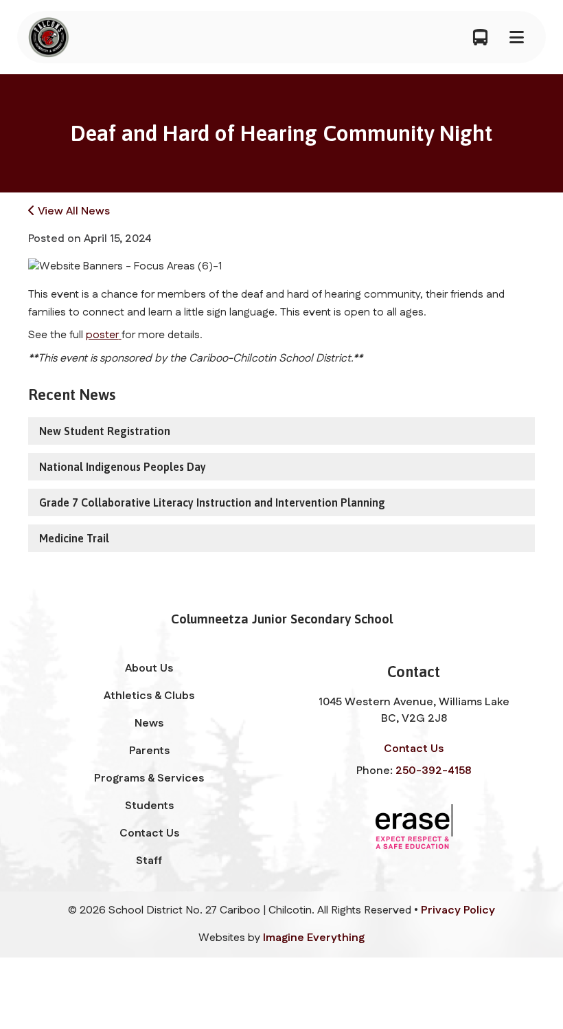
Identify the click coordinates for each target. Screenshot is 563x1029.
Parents (149, 751)
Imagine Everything (314, 938)
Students (149, 806)
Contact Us (149, 833)
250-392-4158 (433, 771)
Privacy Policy (458, 910)
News (149, 723)
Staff (149, 861)
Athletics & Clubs (149, 696)
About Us (149, 668)
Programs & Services (149, 778)
